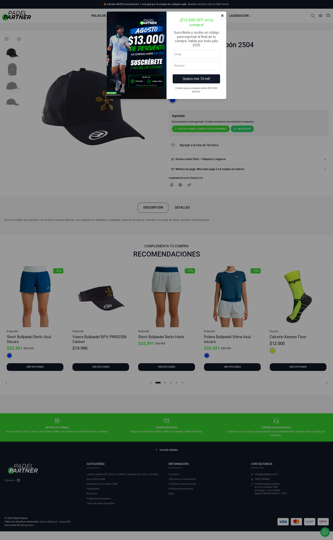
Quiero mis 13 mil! (196, 79)
